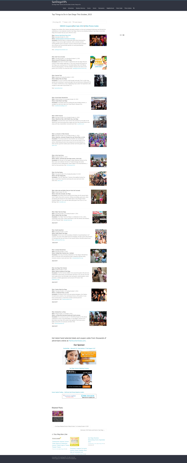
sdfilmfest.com (55, 279)
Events (89, 8)
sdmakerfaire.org (68, 220)
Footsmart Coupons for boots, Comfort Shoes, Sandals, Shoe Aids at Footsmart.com (78, 450)
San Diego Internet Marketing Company (79, 368)
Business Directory (80, 8)
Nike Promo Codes (92, 26)
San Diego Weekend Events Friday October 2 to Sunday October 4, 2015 (71, 426)
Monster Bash (58, 35)
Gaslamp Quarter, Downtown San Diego (65, 38)
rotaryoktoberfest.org (77, 258)
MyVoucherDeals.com (77, 340)
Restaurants (101, 8)
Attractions (71, 8)
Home (64, 8)
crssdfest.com (80, 124)
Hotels (94, 8)
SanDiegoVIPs (59, 1)
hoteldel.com (62, 202)
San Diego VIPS (57, 22)
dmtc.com (60, 180)
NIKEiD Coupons (66, 26)
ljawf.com (54, 145)
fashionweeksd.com (67, 299)
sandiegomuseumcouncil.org (79, 68)
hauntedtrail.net (59, 88)
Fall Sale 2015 (78, 26)
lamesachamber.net (59, 323)
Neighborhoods (110, 8)
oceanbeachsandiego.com (61, 105)
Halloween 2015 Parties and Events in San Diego (92, 430)
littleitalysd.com (71, 165)
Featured (80, 22)
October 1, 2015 (67, 22)
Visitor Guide (119, 8)
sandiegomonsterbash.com (61, 49)
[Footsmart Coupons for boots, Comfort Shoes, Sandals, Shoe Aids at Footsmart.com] (74, 437)
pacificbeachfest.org (59, 240)
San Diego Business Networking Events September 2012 (96, 439)
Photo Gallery (128, 8)
